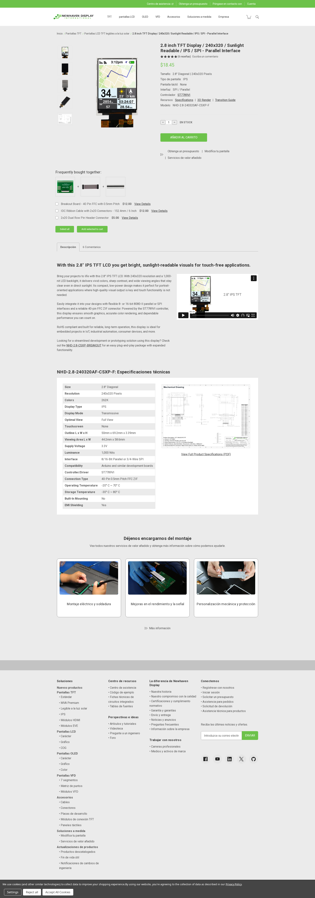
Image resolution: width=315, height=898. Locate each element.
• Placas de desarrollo (73, 813)
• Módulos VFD (68, 791)
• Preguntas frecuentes (164, 724)
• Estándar (65, 697)
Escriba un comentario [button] (205, 56)
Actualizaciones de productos (77, 847)
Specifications (184, 100)
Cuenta (251, 3)
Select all (64, 229)
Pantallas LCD (66, 731)
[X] (241, 759)
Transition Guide (225, 100)
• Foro (112, 738)
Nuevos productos (69, 687)
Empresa (224, 16)
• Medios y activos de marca (167, 751)
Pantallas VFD (66, 775)
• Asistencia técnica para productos (223, 711)
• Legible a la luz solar (73, 708)
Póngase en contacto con (227, 3)
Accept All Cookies (57, 892)
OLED (145, 16)
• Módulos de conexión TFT (76, 819)
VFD (157, 16)
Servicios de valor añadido (184, 158)
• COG (62, 748)
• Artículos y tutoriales (122, 724)
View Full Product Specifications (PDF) (206, 454)
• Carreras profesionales (164, 746)
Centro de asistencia (159, 3)
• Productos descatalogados (77, 852)
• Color (63, 769)
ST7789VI (184, 95)
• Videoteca (115, 728)
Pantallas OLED (67, 753)
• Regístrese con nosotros (217, 687)
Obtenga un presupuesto (193, 3)
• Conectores (67, 808)
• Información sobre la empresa (169, 729)
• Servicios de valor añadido (76, 841)
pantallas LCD (127, 16)
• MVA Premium (69, 703)
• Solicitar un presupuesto (217, 697)
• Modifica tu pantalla (72, 835)
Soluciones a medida (199, 16)
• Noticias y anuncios (162, 719)
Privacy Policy (234, 884)
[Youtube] (217, 759)
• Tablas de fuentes (120, 706)
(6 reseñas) (184, 56)
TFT (109, 16)
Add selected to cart (92, 229)
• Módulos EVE (68, 726)
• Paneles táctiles (70, 825)
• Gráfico (64, 742)
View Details (142, 204)
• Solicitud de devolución (216, 706)
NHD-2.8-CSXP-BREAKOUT (83, 345)
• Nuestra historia (160, 691)
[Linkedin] (229, 759)
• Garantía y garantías (162, 710)
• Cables (64, 802)
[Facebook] (205, 759)
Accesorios (173, 16)
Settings (12, 892)
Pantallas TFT (66, 692)
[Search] (257, 17)
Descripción (68, 247)
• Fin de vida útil (69, 857)
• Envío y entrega (160, 715)
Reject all (32, 892)
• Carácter (65, 736)
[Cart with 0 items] (248, 17)
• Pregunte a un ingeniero (124, 733)
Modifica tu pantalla (217, 151)
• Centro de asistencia (122, 687)
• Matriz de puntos (70, 786)
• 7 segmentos (68, 780)
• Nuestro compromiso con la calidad (172, 696)
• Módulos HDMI (69, 720)
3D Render (204, 100)
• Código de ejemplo (121, 692)
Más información (159, 628)
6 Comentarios (92, 247)
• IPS (62, 714)
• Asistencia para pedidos (217, 701)
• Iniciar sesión (210, 692)
